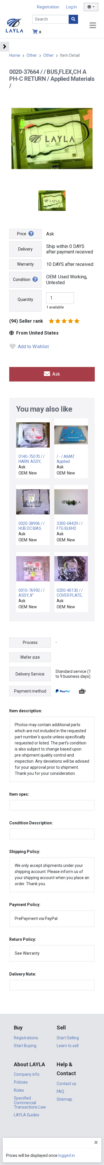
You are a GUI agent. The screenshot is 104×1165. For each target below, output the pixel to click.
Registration (48, 7)
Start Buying (25, 1045)
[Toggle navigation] (92, 25)
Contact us (66, 1083)
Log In (71, 7)
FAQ (60, 1091)
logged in (66, 1155)
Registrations (26, 1038)
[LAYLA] (14, 25)
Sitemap (64, 1099)
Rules (19, 1090)
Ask (55, 374)
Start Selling (68, 1038)
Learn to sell (68, 1045)
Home (14, 55)
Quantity (25, 299)
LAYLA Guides (26, 1115)
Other (32, 55)
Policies (21, 1082)
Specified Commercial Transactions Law (30, 1102)
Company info (27, 1074)
